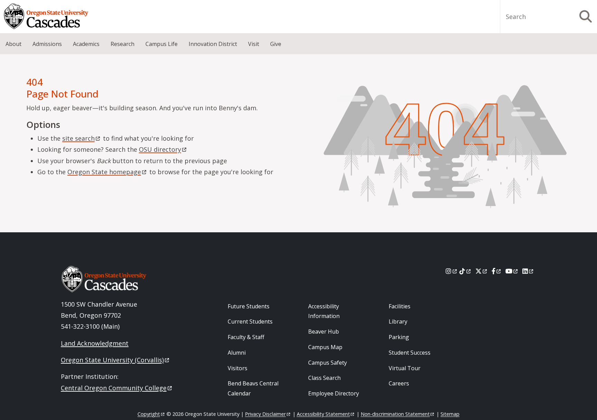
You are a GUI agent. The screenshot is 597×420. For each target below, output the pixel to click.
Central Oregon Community (114, 388)
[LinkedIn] (528, 271)
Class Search (324, 378)
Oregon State (104, 172)
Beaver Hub (323, 331)
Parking (399, 337)
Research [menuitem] (122, 44)
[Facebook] (497, 271)
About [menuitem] (13, 44)
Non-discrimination (395, 414)
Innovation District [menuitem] (213, 44)
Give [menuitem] (275, 44)
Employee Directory (333, 393)
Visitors (237, 368)
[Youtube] (512, 271)
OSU (160, 149)
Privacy (265, 414)
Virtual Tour (404, 368)
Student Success (409, 352)
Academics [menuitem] (86, 44)
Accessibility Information (324, 311)
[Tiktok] (465, 271)
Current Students (250, 321)
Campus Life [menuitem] (161, 44)
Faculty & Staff (246, 337)
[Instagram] (452, 271)
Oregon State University (112, 360)
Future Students (248, 306)
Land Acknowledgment (95, 343)
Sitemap (449, 414)
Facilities (399, 306)
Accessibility (323, 414)
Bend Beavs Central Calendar (253, 388)
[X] (481, 271)
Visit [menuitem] (253, 44)
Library (398, 321)
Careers (399, 383)
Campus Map (325, 347)
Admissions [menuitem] (47, 44)
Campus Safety (327, 362)
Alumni (237, 352)
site (78, 138)
